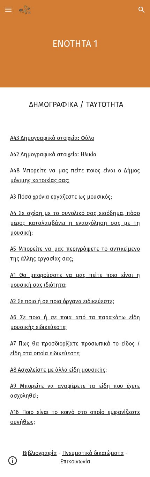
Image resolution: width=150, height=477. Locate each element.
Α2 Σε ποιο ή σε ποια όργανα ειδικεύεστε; (62, 301)
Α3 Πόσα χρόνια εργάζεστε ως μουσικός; (61, 196)
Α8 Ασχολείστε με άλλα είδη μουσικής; (58, 369)
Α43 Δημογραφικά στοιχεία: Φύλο (52, 138)
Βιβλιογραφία (40, 453)
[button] (8, 9)
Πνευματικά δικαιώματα (93, 453)
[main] (75, 44)
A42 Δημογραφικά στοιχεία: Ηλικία (53, 154)
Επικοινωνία (75, 461)
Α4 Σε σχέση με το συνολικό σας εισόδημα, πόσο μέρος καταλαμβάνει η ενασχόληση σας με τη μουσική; (75, 223)
